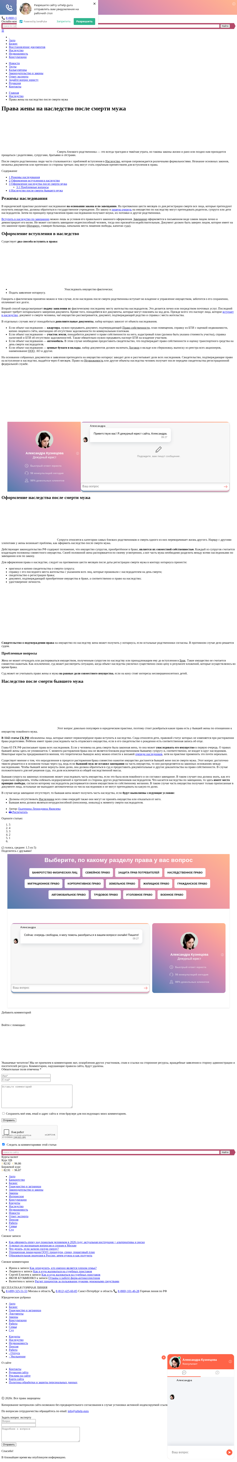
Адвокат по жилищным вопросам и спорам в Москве (42, 1245)
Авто (12, 40)
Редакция (15, 83)
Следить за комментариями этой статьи (31, 1144)
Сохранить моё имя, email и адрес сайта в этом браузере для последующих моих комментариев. (66, 1113)
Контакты (15, 86)
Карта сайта (16, 1379)
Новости (14, 63)
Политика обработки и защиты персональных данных (43, 1382)
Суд (11, 1229)
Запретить (64, 21)
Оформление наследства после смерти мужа (38, 183)
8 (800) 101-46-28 (128, 1291)
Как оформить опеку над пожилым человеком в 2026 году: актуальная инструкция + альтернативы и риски (77, 1242)
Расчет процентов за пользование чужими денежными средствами (77, 1281)
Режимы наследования (24, 177)
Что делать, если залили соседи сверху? (34, 1248)
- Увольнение (17, 1356)
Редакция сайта (18, 1372)
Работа (13, 1223)
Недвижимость (18, 53)
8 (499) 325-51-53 (16, 1291)
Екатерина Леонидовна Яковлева (39, 808)
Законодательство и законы (26, 73)
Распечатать (20, 812)
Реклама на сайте (20, 1375)
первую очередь (122, 209)
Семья (13, 1226)
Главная (14, 92)
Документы (16, 1313)
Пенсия (13, 1219)
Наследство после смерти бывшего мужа (36, 190)
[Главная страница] (9, 37)
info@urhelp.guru (78, 1411)
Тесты (12, 66)
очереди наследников (148, 754)
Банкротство (17, 1179)
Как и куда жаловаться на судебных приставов (62, 1271)
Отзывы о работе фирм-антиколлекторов (74, 1278)
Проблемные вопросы (32, 187)
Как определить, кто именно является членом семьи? (63, 1268)
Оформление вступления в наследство (34, 180)
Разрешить (84, 21)
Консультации (18, 57)
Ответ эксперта (18, 76)
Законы (13, 1193)
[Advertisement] (118, 394)
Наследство (16, 50)
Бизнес (13, 43)
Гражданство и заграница (25, 1186)
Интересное (16, 1196)
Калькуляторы (18, 69)
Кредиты (14, 1203)
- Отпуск (14, 1353)
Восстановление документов (27, 47)
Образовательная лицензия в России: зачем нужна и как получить (50, 1255)
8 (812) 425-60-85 (66, 1291)
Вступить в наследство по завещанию (25, 219)
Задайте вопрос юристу (24, 79)
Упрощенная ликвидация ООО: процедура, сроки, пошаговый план (52, 1252)
